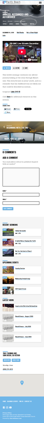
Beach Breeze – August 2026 (24, 316)
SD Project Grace (20, 289)
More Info (7, 360)
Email (5, 199)
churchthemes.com (15, 418)
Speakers (25, 24)
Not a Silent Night (32, 32)
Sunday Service (20, 268)
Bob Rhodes (20, 32)
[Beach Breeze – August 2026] (8, 318)
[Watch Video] (16, 233)
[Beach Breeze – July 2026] (8, 328)
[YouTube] (10, 407)
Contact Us (28, 401)
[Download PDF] (20, 233)
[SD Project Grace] (8, 290)
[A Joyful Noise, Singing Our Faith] (8, 242)
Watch (7, 68)
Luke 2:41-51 (15, 91)
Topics (5, 24)
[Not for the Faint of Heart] (8, 252)
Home (4, 21)
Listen (17, 68)
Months (32, 24)
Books (17, 24)
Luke (4, 35)
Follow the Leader (20, 231)
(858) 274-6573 (8, 369)
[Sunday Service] (8, 270)
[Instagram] (7, 407)
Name (5, 191)
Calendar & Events (12, 401)
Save (25, 68)
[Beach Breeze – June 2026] (8, 338)
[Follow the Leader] (8, 232)
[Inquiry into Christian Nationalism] (8, 307)
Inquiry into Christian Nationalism (26, 306)
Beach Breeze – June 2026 (23, 337)
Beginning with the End (17, 127)
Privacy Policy (7, 413)
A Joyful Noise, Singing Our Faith (25, 241)
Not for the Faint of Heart (23, 251)
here (8, 96)
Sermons (10, 21)
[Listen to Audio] (18, 233)
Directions (16, 360)
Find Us (21, 401)
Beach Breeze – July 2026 (23, 326)
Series (11, 24)
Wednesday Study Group (22, 279)
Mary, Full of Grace (13, 138)
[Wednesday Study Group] (8, 280)
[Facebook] (4, 407)
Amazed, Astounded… (20, 21)
